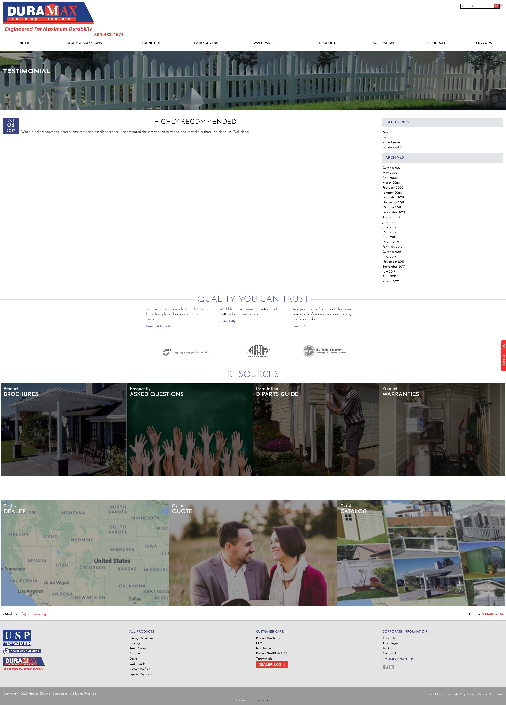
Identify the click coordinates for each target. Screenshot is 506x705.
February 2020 (392, 187)
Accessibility (486, 694)
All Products (324, 43)
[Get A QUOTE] (253, 605)
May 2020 (389, 173)
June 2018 (389, 256)
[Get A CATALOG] (421, 605)
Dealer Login (271, 664)
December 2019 (393, 197)
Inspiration (383, 43)
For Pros (484, 43)
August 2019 (391, 217)
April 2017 (389, 276)
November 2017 (393, 261)
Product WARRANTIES (271, 653)
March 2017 (390, 281)
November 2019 (393, 202)
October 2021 (392, 168)
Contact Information (439, 694)
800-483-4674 (109, 34)
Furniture (151, 43)
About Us (388, 638)
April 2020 (390, 178)
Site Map (459, 694)
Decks (386, 132)
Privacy (472, 694)
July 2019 (388, 222)
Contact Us (389, 653)
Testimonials (264, 658)
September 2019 (393, 212)
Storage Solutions (84, 43)
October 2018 (391, 252)
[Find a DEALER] (85, 605)
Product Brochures (268, 638)
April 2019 (389, 237)
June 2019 (389, 227)
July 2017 (388, 271)
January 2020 (392, 192)
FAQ (259, 643)
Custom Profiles (139, 669)
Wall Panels (265, 43)
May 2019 (389, 232)
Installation (263, 648)
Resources (436, 43)
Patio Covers (206, 43)
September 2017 (393, 266)
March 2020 (391, 182)
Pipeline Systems (140, 674)
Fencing (22, 43)
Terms (499, 694)
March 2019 (390, 242)
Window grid (391, 147)
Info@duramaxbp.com (36, 614)
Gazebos (135, 653)
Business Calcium (260, 700)
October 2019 (392, 207)
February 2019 (392, 247)
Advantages (390, 643)
